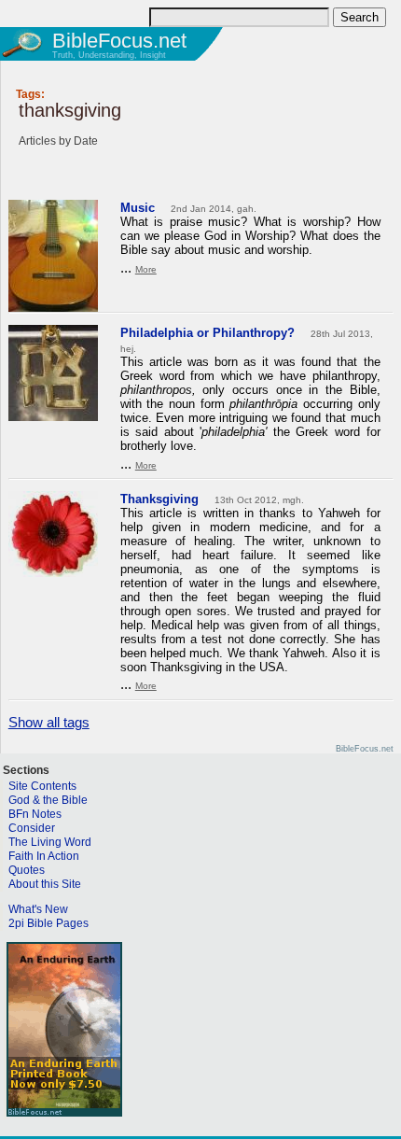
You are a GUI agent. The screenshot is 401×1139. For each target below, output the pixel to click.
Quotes (26, 870)
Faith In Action (43, 856)
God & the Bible (48, 800)
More (146, 269)
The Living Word (49, 842)
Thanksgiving (159, 499)
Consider (31, 828)
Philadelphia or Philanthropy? (207, 333)
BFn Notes (35, 814)
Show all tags (49, 722)
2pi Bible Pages (48, 923)
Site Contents (42, 786)
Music (137, 208)
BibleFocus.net (119, 40)
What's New (38, 909)
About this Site (44, 884)
